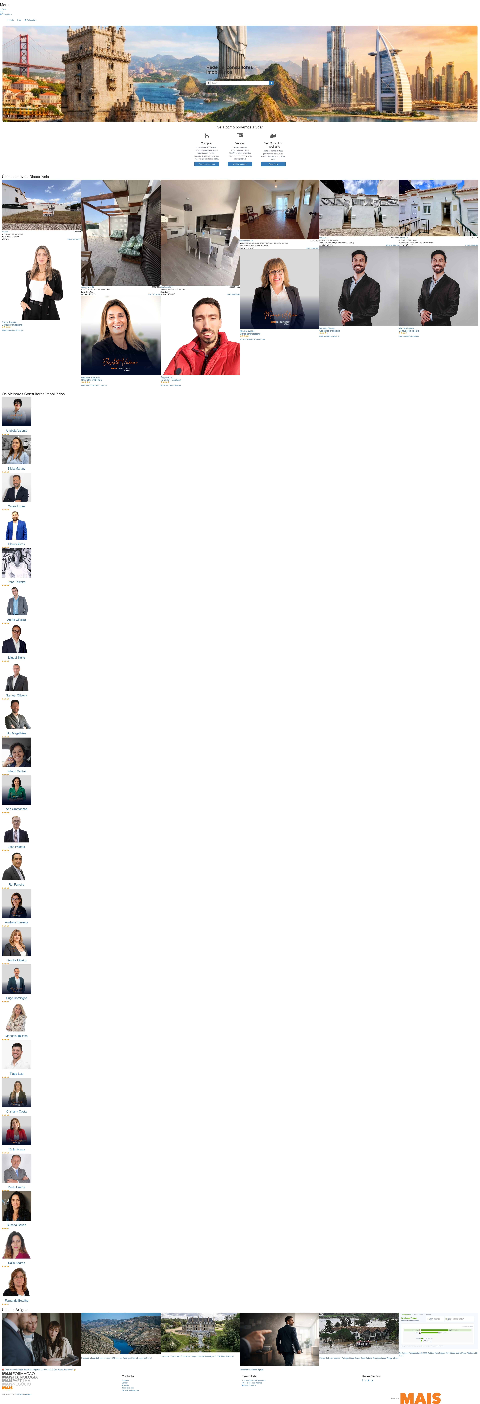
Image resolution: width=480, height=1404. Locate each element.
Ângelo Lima (171, 379)
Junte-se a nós (128, 1387)
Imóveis (3, 9)
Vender (125, 1382)
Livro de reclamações (130, 1390)
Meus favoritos (250, 1385)
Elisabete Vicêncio (91, 379)
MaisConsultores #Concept (12, 330)
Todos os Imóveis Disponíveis (253, 1380)
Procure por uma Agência (252, 1382)
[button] (6, 14)
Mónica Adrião (250, 332)
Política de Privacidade (23, 1394)
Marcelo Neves (329, 329)
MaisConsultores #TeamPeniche (94, 385)
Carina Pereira (12, 323)
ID (226, 79)
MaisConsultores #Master (171, 385)
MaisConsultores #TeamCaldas (252, 339)
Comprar (211, 79)
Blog (2, 11)
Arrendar (219, 79)
